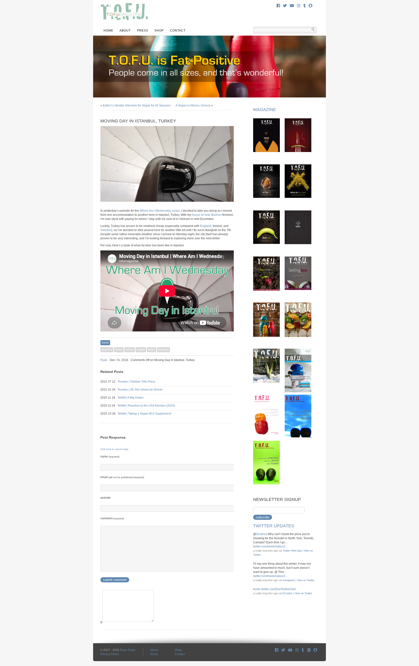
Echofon (287, 593)
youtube (163, 349)
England (205, 226)
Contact (177, 30)
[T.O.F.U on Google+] (309, 650)
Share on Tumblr (232, 360)
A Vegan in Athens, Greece (193, 105)
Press (142, 30)
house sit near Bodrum (207, 215)
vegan (141, 349)
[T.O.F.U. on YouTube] (292, 6)
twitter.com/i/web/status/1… (271, 546)
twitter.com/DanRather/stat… (279, 589)
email (122, 477)
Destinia (261, 534)
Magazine (264, 109)
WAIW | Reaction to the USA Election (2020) (151, 405)
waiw (151, 349)
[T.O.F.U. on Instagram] (298, 6)
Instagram (289, 580)
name (109, 456)
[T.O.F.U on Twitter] (283, 650)
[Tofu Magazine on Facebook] (276, 650)
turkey (130, 349)
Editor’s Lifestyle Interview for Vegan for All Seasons (137, 105)
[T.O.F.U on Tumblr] (303, 650)
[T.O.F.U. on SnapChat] (310, 6)
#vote (256, 589)
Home (108, 30)
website (105, 497)
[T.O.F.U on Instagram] (297, 650)
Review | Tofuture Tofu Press (141, 381)
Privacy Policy (109, 654)
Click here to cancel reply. (114, 449)
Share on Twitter (225, 360)
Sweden (105, 230)
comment (112, 518)
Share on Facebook (219, 360)
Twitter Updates (273, 525)
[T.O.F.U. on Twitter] (285, 6)
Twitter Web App (292, 550)
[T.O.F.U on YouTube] (290, 650)
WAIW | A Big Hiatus (135, 397)
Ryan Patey (127, 650)
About (125, 30)
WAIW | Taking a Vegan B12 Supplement (149, 413)
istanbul (107, 349)
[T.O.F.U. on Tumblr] (304, 6)
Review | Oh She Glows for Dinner (144, 389)
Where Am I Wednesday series (160, 210)
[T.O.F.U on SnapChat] (315, 650)
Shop (159, 30)
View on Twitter (305, 580)
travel (105, 342)
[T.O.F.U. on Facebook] (278, 6)
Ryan (103, 360)
